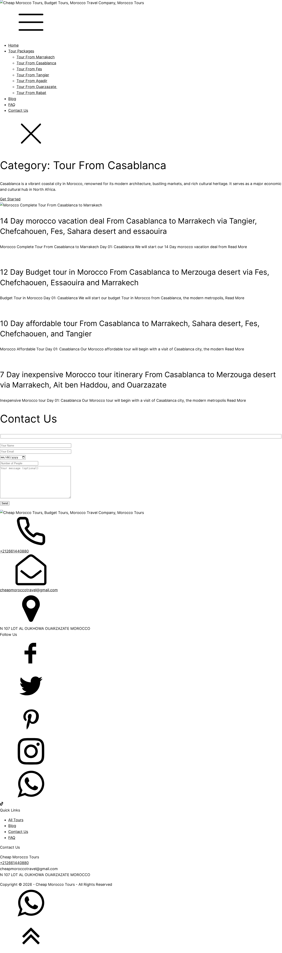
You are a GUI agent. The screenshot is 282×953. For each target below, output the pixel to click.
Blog (12, 99)
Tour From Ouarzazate (37, 87)
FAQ (11, 104)
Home (13, 45)
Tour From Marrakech (36, 57)
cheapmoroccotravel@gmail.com (29, 590)
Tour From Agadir (32, 81)
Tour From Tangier (33, 75)
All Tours (15, 820)
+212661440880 (14, 551)
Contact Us (18, 110)
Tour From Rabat (31, 93)
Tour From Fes (29, 69)
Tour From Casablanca (36, 63)
